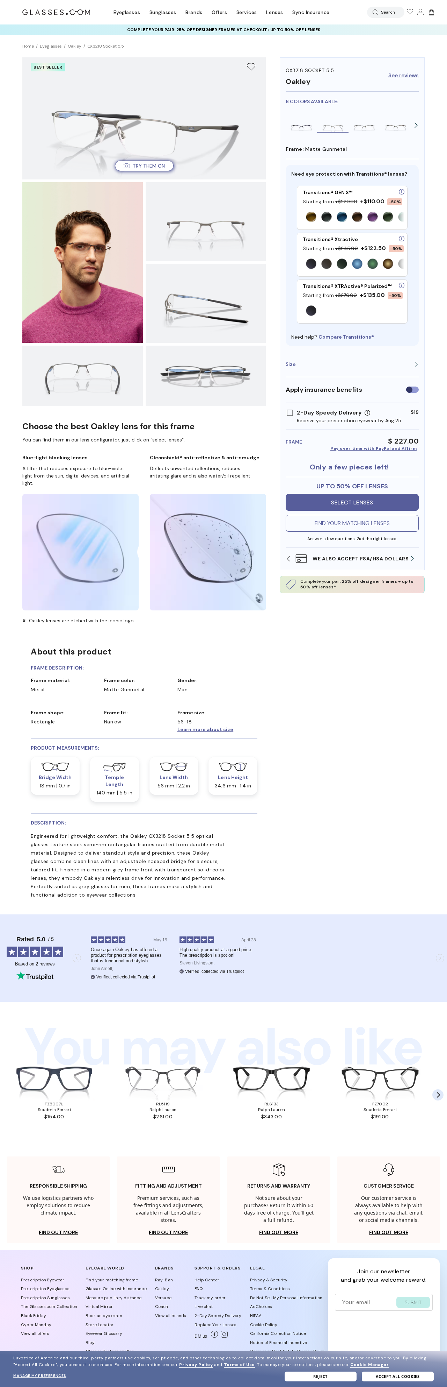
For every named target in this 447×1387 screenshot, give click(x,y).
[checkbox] (412, 390)
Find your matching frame (112, 1280)
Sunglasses (162, 12)
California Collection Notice (278, 1333)
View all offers (35, 1333)
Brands (193, 12)
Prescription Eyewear (42, 1280)
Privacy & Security (269, 1280)
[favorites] (409, 12)
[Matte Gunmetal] (333, 125)
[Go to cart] (430, 12)
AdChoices (261, 1306)
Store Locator (99, 1325)
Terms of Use (239, 1364)
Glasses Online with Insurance (116, 1289)
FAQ (198, 1289)
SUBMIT (413, 1302)
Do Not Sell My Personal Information (286, 1298)
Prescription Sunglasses (45, 1298)
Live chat (204, 1306)
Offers (219, 12)
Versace (163, 1298)
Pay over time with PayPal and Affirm (373, 448)
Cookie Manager (369, 1364)
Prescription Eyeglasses (45, 1289)
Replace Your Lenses (215, 1325)
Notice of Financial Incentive (278, 1342)
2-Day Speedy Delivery (218, 1315)
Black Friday (33, 1315)
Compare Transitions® (346, 337)
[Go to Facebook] (213, 1336)
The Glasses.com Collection (49, 1306)
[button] (352, 364)
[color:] (353, 217)
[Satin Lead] (395, 125)
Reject (320, 1376)
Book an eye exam (104, 1315)
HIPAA (256, 1315)
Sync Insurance (311, 12)
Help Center (207, 1280)
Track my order (210, 1298)
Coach (161, 1306)
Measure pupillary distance (113, 1298)
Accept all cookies (398, 1376)
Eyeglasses (126, 12)
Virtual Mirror (99, 1306)
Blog (90, 1342)
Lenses (274, 12)
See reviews (403, 76)
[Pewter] (364, 125)
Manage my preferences (39, 1375)
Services (246, 12)
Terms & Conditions (270, 1289)
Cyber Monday (36, 1325)
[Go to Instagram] (223, 1336)
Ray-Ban (164, 1280)
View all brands (170, 1315)
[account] (420, 12)
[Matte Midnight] (301, 125)
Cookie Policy (263, 1325)
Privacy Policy (196, 1364)
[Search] (374, 12)
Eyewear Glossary (104, 1333)
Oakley (162, 1289)
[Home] (56, 12)
